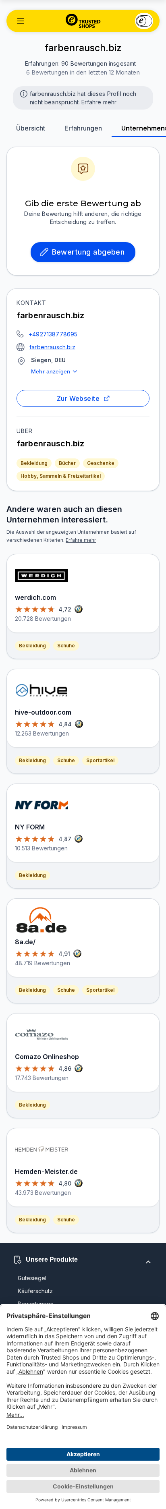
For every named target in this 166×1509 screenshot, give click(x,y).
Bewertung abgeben (88, 252)
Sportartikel (100, 760)
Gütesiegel (32, 1278)
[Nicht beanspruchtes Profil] (23, 93)
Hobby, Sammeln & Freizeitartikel (61, 476)
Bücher (67, 463)
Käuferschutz (35, 1290)
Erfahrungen (83, 128)
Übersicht (30, 128)
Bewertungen (36, 1303)
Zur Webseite (78, 398)
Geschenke (100, 463)
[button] (20, 21)
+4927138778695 (53, 334)
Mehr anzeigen (50, 371)
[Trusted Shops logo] (83, 21)
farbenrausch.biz (52, 347)
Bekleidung (34, 463)
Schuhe (66, 646)
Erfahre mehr (98, 102)
